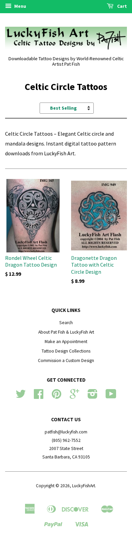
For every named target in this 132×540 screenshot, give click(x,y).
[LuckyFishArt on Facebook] (39, 396)
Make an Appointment (66, 341)
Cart (121, 6)
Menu (19, 6)
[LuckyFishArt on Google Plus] (74, 396)
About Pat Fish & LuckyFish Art (66, 332)
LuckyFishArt (83, 486)
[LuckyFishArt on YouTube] (111, 396)
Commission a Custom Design (66, 360)
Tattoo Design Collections (66, 351)
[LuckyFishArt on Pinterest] (56, 396)
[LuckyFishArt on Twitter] (21, 396)
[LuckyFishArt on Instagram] (92, 396)
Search (66, 322)
